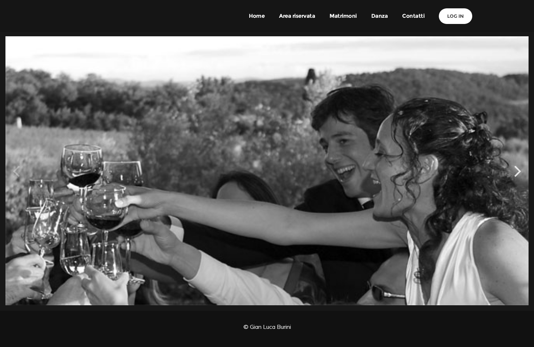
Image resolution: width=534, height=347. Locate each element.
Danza (379, 15)
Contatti (413, 15)
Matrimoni (343, 15)
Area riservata (297, 15)
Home (256, 15)
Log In (455, 16)
